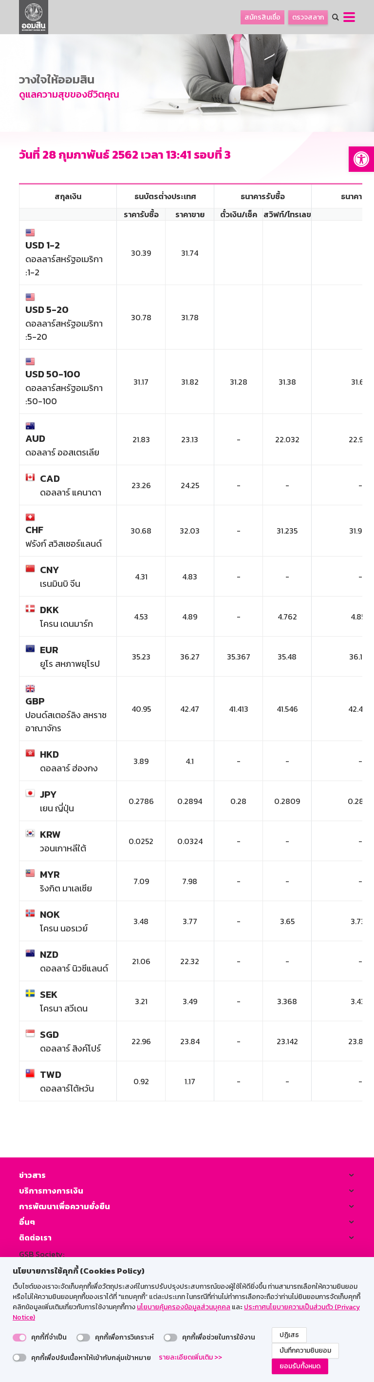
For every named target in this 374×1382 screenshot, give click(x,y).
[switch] (19, 1337)
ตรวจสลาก (308, 17)
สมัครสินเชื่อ (262, 17)
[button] (361, 159)
